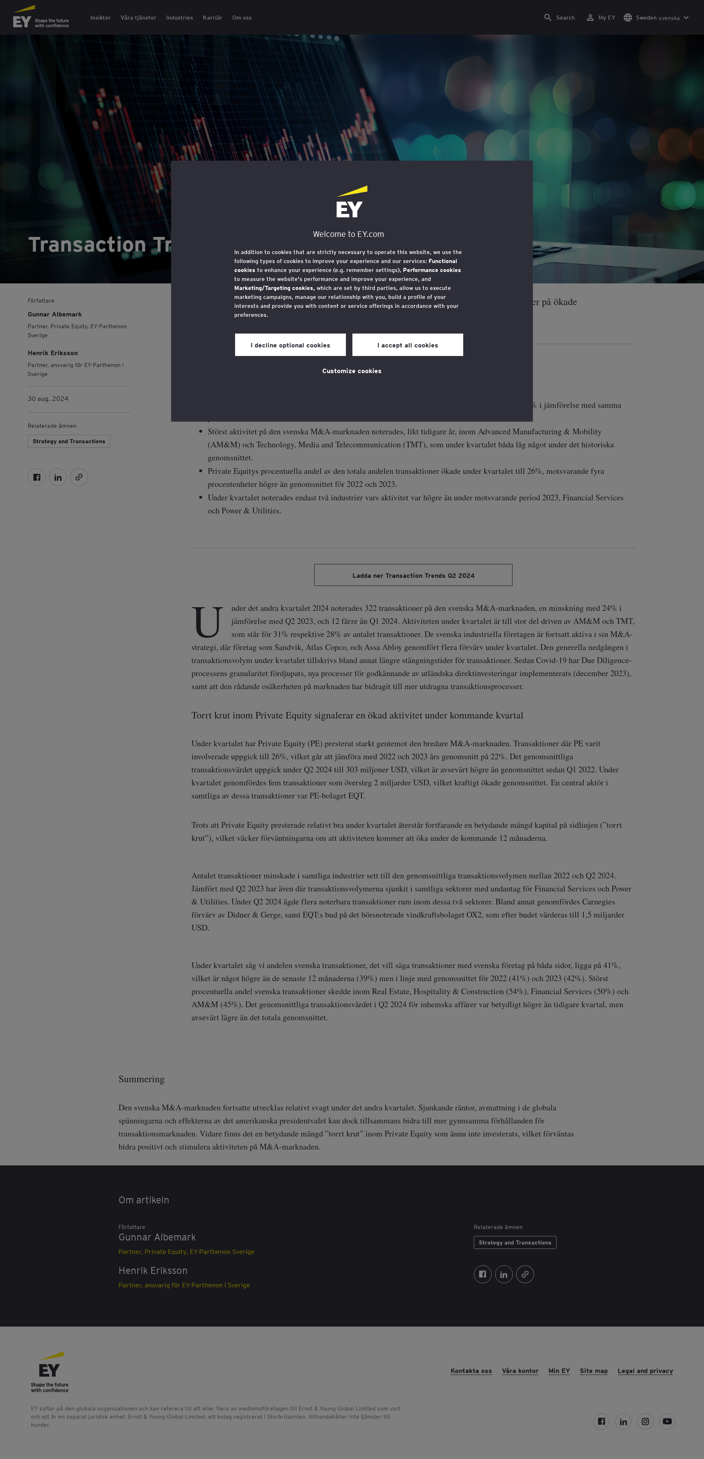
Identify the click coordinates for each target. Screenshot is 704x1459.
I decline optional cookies (290, 344)
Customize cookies (352, 370)
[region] (352, 291)
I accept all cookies (407, 344)
